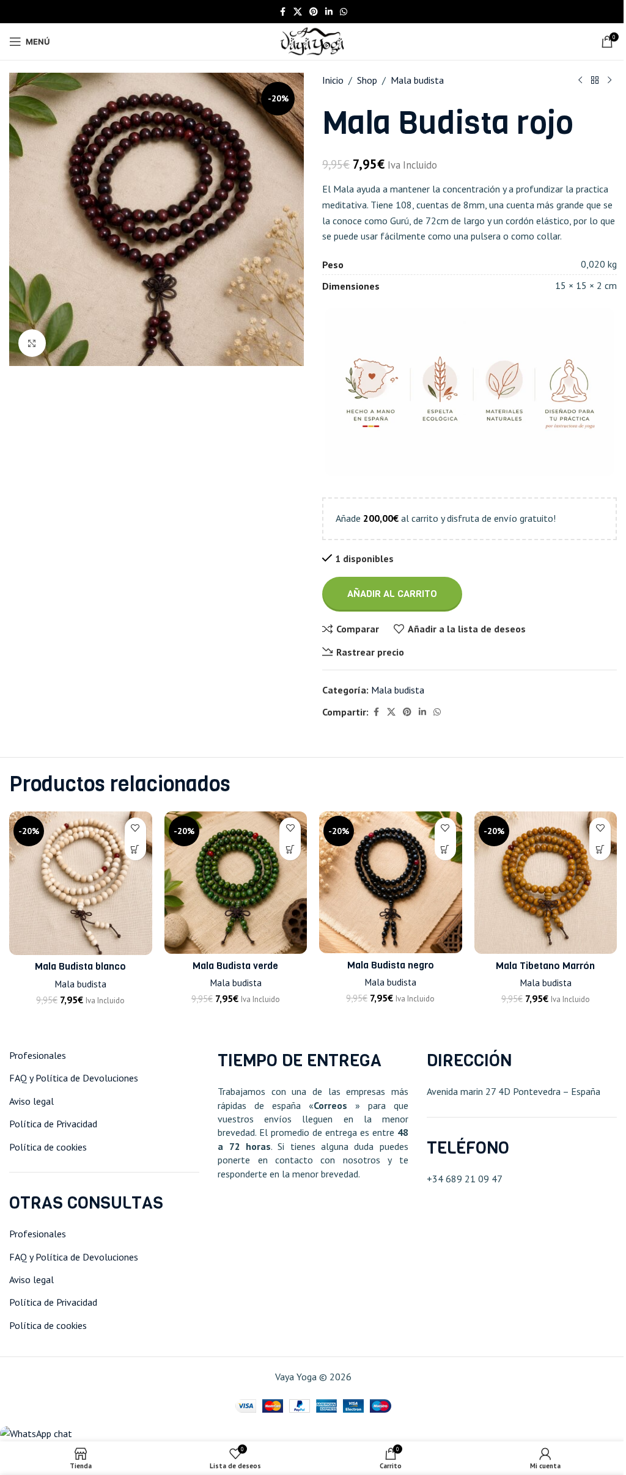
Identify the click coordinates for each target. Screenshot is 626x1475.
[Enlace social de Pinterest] (314, 12)
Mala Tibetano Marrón (545, 965)
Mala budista (417, 80)
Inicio (333, 80)
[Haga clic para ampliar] (32, 343)
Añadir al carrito (392, 593)
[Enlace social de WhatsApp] (343, 12)
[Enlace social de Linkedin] (329, 12)
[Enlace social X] (298, 12)
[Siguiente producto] (609, 80)
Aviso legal (31, 1101)
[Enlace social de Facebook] (282, 12)
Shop (367, 80)
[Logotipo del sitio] (312, 40)
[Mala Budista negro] (390, 882)
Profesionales (37, 1055)
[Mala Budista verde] (235, 882)
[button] (135, 849)
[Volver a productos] (594, 80)
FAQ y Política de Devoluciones (73, 1078)
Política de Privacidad (53, 1124)
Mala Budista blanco (80, 966)
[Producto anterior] (580, 80)
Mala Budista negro (390, 965)
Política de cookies (48, 1147)
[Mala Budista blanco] (80, 883)
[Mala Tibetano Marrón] (545, 882)
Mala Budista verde (235, 965)
